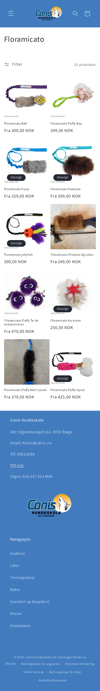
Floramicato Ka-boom (66, 320)
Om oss (17, 465)
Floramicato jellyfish (18, 254)
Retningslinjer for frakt (65, 672)
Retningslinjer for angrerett (40, 664)
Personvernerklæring (80, 664)
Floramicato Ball (15, 123)
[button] (11, 13)
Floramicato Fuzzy (16, 189)
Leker (14, 565)
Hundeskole (20, 625)
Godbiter (17, 553)
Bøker (15, 589)
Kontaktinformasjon (52, 680)
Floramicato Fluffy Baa (66, 123)
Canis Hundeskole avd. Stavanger (49, 657)
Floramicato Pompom (66, 189)
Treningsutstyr (22, 577)
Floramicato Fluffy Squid (68, 390)
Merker (16, 613)
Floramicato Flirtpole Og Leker (72, 254)
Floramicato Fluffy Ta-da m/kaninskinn (21, 322)
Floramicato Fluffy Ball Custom (25, 390)
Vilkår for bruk (34, 672)
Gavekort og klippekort (29, 601)
